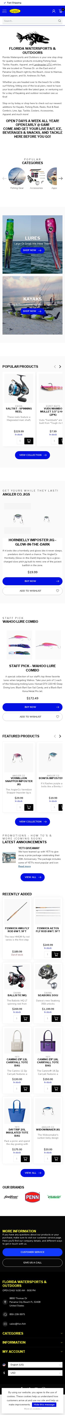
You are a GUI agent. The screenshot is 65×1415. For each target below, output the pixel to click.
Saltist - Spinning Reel (19, 410)
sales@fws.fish (18, 1323)
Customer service (32, 1252)
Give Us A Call (32, 1262)
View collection (30, 455)
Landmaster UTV (43, 64)
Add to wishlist (30, 590)
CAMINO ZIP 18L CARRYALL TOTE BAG (48, 1062)
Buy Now (30, 581)
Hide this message (44, 1404)
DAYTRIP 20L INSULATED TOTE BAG (17, 1132)
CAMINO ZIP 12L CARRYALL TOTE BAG (17, 1062)
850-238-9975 (17, 1314)
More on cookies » (33, 1408)
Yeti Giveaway (29, 848)
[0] (60, 11)
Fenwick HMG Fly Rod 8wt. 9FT (17, 930)
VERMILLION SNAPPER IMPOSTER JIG (18, 781)
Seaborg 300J (48, 995)
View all (30, 877)
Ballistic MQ (17, 995)
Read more (24, 866)
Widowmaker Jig (48, 1129)
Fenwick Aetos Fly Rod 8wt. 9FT (48, 930)
